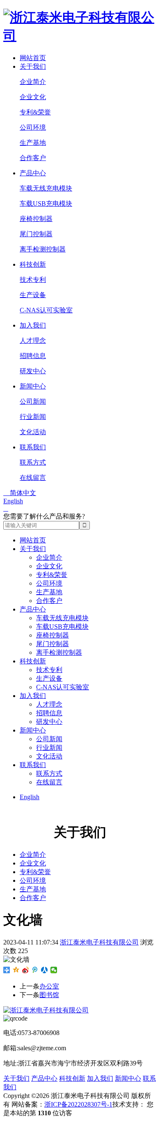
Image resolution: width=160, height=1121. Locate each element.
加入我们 (33, 325)
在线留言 (33, 477)
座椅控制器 (36, 218)
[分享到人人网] (44, 970)
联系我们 (33, 447)
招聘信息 (33, 355)
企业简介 (33, 81)
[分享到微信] (53, 970)
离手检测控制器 (43, 249)
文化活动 (33, 431)
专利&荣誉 (35, 112)
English (13, 501)
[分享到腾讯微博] (35, 970)
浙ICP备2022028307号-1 (78, 1104)
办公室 (49, 986)
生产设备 (33, 294)
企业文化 (33, 96)
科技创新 (33, 264)
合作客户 (33, 157)
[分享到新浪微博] (25, 970)
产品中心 (33, 173)
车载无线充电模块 (46, 188)
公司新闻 (33, 401)
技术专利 (33, 279)
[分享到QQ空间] (16, 970)
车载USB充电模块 (46, 203)
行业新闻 (33, 416)
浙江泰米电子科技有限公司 (99, 942)
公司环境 (33, 127)
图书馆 (49, 994)
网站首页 (33, 57)
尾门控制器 (36, 233)
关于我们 (33, 66)
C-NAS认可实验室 (46, 310)
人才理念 (33, 340)
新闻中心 (33, 386)
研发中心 (33, 370)
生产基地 (33, 142)
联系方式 (33, 462)
